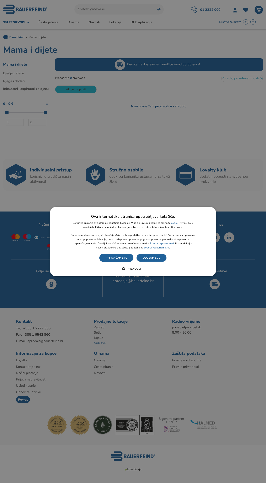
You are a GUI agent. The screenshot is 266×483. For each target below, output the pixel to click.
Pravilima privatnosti (162, 243)
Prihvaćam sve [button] (116, 257)
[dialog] (133, 241)
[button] (133, 268)
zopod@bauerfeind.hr (156, 247)
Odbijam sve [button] (151, 257)
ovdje (174, 223)
